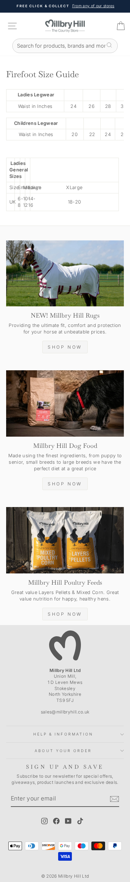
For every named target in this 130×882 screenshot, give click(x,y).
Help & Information (63, 734)
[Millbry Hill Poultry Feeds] (65, 540)
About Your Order (63, 750)
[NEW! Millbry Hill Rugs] (65, 273)
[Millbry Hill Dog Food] (65, 403)
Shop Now (65, 347)
